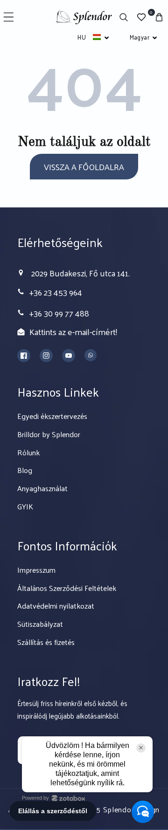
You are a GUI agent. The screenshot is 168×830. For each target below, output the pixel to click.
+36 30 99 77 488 (59, 313)
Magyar (139, 37)
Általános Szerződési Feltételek (66, 588)
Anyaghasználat (42, 488)
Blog (24, 470)
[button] (8, 17)
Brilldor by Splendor (48, 434)
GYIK (25, 506)
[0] (141, 17)
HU (81, 37)
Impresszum (36, 569)
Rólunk (28, 452)
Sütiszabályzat (40, 624)
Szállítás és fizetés (46, 642)
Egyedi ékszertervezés (52, 416)
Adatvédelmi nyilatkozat (55, 605)
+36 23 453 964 (55, 292)
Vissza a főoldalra (84, 166)
